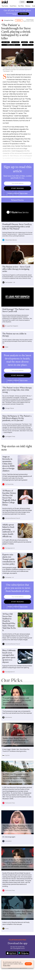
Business (27, 6)
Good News (13, 6)
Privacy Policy (6, 965)
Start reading (23, 13)
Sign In (22, 2)
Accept (28, 964)
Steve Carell (6, 42)
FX (27, 44)
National (18, 20)
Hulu (31, 42)
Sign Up (30, 2)
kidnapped (24, 42)
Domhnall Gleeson (11, 44)
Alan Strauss (15, 42)
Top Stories (5, 6)
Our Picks (21, 6)
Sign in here (23, 193)
